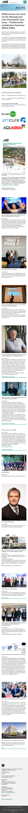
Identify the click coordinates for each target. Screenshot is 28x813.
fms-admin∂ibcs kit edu (10, 792)
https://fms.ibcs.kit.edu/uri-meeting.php (10, 185)
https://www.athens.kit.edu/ (7, 446)
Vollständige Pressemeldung (8, 376)
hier (18, 674)
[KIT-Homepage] (5, 2)
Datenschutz (15, 809)
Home (4, 809)
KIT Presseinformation (7, 449)
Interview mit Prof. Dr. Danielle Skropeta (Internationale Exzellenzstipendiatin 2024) (14, 398)
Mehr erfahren (5, 597)
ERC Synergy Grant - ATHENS (9, 430)
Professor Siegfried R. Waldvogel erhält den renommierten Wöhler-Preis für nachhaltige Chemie (14, 355)
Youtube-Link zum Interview (8, 423)
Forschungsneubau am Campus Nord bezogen (13, 740)
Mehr (3, 748)
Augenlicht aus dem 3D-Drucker (9, 588)
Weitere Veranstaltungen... (7, 799)
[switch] (19, 2)
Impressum (9, 809)
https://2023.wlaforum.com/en (12, 703)
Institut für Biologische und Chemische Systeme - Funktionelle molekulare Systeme (13, 2)
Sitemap (12, 811)
